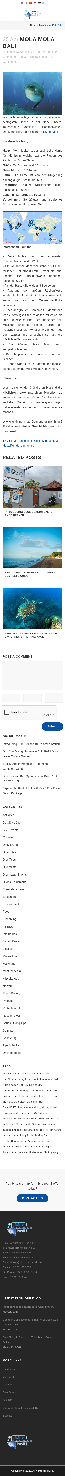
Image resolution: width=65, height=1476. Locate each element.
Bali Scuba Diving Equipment (20, 1079)
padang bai (9, 1129)
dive (41, 1090)
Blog (41, 25)
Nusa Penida (11, 445)
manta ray (24, 1118)
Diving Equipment (14, 881)
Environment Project (15, 1113)
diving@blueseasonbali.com (26, 1262)
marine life (52, 1118)
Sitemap (7, 1415)
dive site (8, 1101)
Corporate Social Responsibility (21, 1407)
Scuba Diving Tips (14, 1023)
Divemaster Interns (15, 874)
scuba (6, 1135)
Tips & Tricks (26, 56)
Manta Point (10, 1118)
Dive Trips (34, 51)
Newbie (8, 986)
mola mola (51, 440)
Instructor (8, 926)
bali (15, 440)
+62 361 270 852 (21, 1267)
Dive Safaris (9, 1392)
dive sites (20, 1101)
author (43, 56)
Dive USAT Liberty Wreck (18, 1107)
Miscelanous (11, 978)
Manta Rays (38, 1118)
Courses (8, 837)
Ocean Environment (44, 1124)
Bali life (38, 440)
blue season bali (49, 1079)
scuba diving (18, 1135)
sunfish (40, 1146)
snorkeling (27, 445)
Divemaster (10, 867)
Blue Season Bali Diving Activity (22, 1085)
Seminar (8, 1030)
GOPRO (7, 1400)
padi (19, 1129)
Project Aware (53, 1129)
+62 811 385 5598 (26, 1272)
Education (9, 896)
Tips (48, 1146)
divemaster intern (13, 1096)
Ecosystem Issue (13, 889)
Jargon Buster (12, 941)
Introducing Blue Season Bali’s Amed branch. (32, 744)
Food (6, 911)
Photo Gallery (11, 993)
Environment (11, 904)
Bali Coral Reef (17, 1073)
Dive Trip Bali (35, 1101)
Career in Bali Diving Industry (21, 1090)
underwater (21, 1152)
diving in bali (50, 1107)
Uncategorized (12, 1052)
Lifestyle (8, 948)
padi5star (28, 1129)
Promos (8, 1000)
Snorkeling (10, 56)
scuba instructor (12, 1146)
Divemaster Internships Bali (41, 1096)
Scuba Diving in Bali (15, 1141)
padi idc (39, 1129)
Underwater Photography (44, 1152)
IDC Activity (39, 1113)
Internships (10, 934)
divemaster (51, 1090)
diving (38, 1107)
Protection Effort (13, 1008)
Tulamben (8, 1152)
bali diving (25, 440)
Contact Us (32, 1198)
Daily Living (10, 844)
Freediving (9, 919)
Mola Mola (52, 131)
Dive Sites (9, 852)
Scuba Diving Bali (37, 1135)
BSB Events (10, 829)
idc (30, 1113)
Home (33, 25)
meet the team (12, 971)
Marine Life (50, 51)
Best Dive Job (12, 822)
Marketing (9, 963)
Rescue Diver (11, 1015)
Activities (8, 815)
